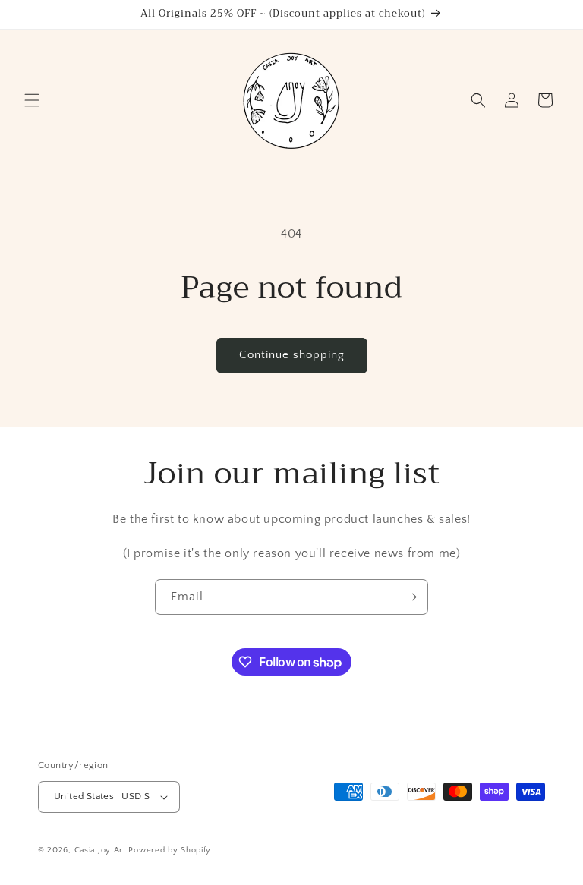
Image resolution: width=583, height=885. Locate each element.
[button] (32, 100)
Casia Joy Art (100, 850)
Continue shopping (292, 354)
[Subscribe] (410, 597)
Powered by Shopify (169, 850)
